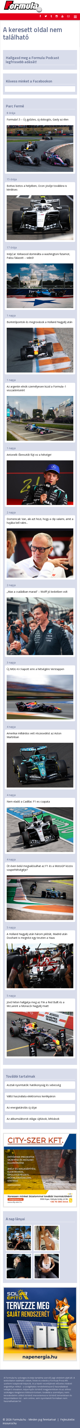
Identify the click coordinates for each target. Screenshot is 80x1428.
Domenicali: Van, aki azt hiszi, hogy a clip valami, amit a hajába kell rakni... (40, 520)
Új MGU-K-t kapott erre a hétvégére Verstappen (35, 669)
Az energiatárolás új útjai (22, 1107)
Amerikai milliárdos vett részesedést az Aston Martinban (34, 735)
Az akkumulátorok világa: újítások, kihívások (33, 1119)
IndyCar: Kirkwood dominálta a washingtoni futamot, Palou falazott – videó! (38, 256)
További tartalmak (20, 1076)
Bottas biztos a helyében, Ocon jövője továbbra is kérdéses (37, 187)
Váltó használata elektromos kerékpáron (31, 1096)
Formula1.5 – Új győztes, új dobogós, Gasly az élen (37, 119)
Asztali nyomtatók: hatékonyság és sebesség (34, 1085)
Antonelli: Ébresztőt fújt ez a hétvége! (29, 454)
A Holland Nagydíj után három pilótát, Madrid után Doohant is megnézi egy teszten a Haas (37, 936)
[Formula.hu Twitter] (46, 16)
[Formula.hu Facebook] (40, 16)
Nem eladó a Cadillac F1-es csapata (28, 801)
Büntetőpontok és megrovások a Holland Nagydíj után (39, 322)
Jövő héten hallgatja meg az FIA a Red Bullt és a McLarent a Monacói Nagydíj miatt (35, 1004)
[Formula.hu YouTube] (62, 16)
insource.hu (10, 1423)
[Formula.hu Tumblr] (51, 16)
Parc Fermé (15, 106)
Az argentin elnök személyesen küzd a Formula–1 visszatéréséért (36, 388)
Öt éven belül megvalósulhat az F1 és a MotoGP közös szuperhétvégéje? (40, 867)
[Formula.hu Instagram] (57, 16)
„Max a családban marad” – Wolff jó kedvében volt (37, 591)
